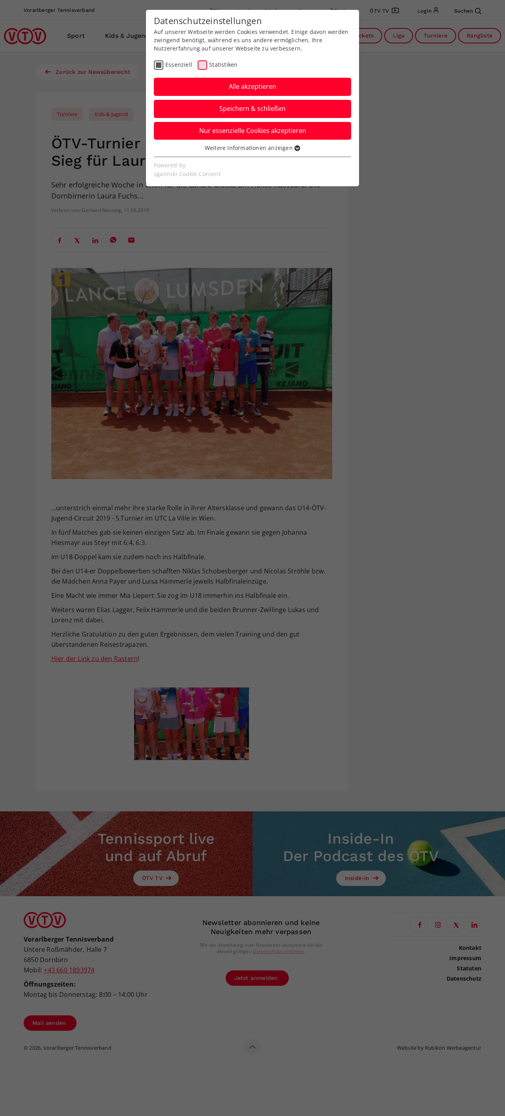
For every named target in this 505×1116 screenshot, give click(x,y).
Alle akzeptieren (252, 86)
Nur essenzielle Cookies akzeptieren (252, 130)
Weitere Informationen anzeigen (249, 148)
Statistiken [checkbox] (223, 64)
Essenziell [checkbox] (178, 64)
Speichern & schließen (252, 108)
